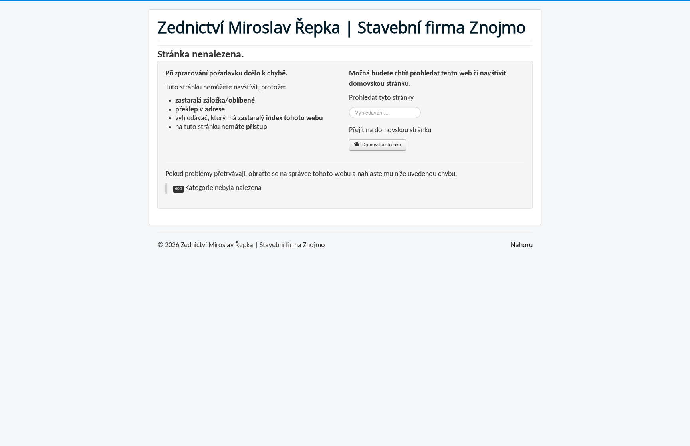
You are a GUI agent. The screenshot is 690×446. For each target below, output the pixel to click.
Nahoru (522, 245)
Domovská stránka (381, 144)
